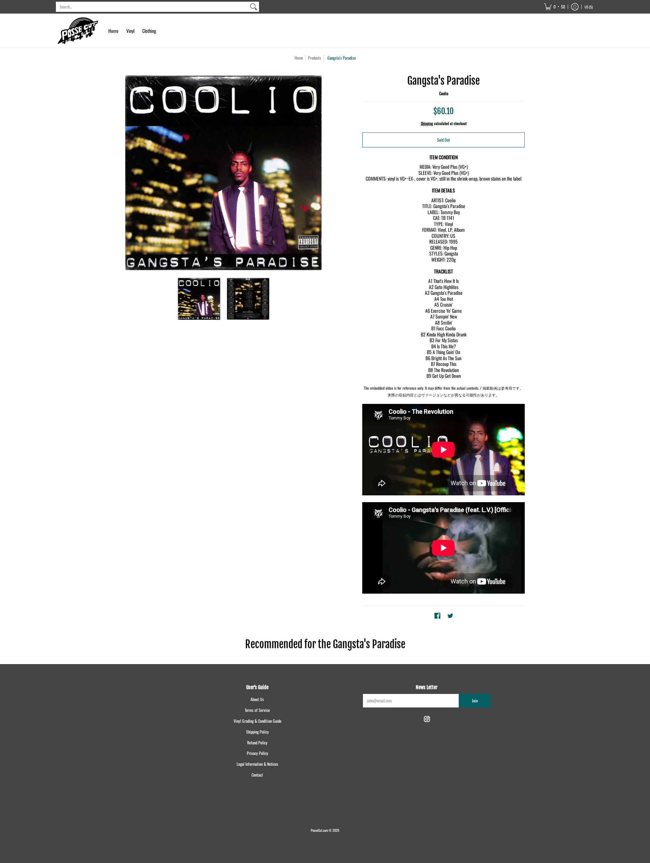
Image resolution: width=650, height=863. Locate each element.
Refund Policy (257, 742)
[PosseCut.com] (78, 30)
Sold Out (443, 140)
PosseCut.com (319, 830)
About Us (257, 699)
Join (475, 700)
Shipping (427, 123)
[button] (554, 7)
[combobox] (152, 7)
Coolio (443, 93)
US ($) (589, 6)
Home (299, 58)
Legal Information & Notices (257, 764)
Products (314, 58)
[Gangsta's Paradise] (199, 299)
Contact (257, 775)
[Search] (253, 7)
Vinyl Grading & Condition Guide (257, 721)
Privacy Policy (257, 753)
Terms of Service (257, 710)
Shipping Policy (257, 731)
